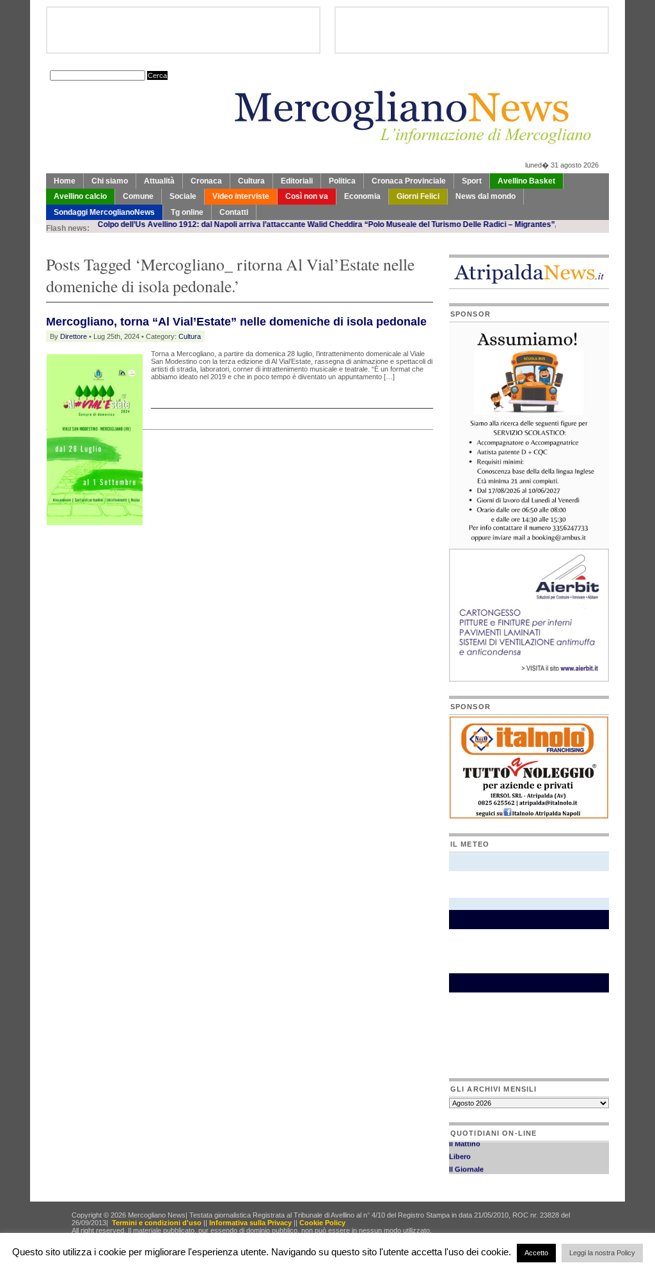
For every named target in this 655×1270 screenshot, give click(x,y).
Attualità (159, 180)
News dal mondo (485, 196)
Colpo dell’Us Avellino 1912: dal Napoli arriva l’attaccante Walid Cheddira (207, 224)
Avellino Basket (526, 180)
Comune (138, 196)
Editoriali (297, 180)
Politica (342, 180)
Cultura (251, 180)
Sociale (183, 196)
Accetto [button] (536, 1253)
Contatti (233, 212)
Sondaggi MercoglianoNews (104, 212)
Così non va (306, 196)
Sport (472, 180)
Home (64, 180)
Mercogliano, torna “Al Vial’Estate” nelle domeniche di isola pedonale (236, 321)
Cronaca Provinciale (409, 180)
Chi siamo (109, 180)
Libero (460, 1151)
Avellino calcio (80, 196)
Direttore (73, 336)
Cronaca (206, 180)
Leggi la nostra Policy (602, 1253)
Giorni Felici (418, 196)
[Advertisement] (195, 552)
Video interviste (240, 196)
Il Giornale (466, 1164)
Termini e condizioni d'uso (156, 1223)
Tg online (187, 212)
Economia (362, 196)
